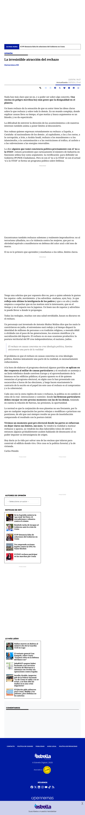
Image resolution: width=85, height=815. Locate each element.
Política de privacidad (68, 746)
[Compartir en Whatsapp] (78, 88)
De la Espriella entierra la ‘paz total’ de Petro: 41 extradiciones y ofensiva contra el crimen (25, 518)
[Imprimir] (50, 88)
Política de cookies (25, 746)
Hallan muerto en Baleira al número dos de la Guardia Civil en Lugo (26, 645)
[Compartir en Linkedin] (73, 88)
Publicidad (40, 746)
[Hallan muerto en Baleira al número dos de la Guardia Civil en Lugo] (9, 646)
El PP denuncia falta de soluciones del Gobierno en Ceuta (42, 46)
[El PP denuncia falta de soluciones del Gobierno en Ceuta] (9, 537)
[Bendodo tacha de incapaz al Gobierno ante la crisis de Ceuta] (9, 527)
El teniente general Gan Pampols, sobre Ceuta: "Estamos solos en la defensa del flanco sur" (26, 656)
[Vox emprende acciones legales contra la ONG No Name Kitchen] (9, 547)
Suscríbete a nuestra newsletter (42, 811)
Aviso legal (51, 746)
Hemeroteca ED (11, 65)
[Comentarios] (40, 88)
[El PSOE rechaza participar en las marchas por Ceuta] (9, 557)
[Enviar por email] (45, 88)
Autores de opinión (15, 496)
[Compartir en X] (59, 88)
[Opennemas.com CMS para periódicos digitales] (42, 801)
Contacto (11, 746)
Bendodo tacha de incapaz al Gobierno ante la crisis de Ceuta (26, 527)
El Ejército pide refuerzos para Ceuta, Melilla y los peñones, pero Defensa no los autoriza (25, 692)
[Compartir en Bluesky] (64, 88)
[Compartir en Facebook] (55, 88)
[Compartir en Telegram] (69, 88)
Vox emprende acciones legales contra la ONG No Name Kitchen (25, 546)
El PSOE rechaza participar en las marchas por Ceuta (25, 555)
